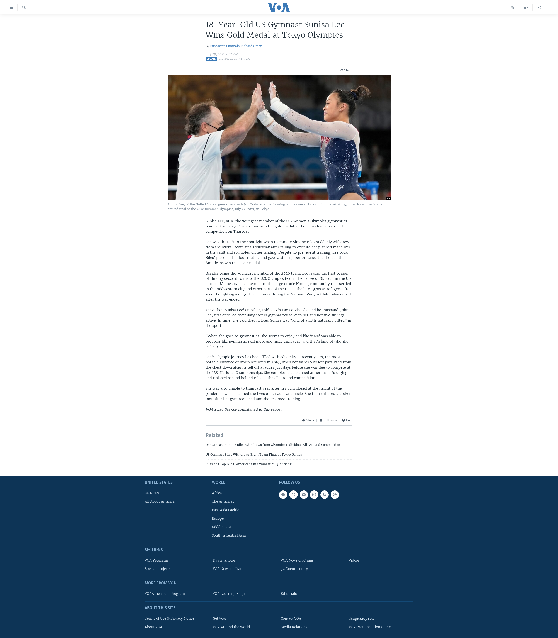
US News (152, 493)
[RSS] (324, 494)
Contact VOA (291, 618)
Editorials (289, 593)
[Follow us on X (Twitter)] (293, 494)
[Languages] (512, 7)
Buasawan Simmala (225, 46)
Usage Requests (361, 618)
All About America (160, 501)
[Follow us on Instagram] (314, 494)
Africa (217, 493)
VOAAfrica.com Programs (166, 593)
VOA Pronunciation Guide (370, 627)
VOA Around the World (231, 627)
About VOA (153, 627)
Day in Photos (224, 560)
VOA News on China (297, 560)
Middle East (221, 527)
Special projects (158, 569)
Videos (354, 560)
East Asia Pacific (225, 510)
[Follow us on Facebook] (283, 494)
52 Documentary (294, 569)
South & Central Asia (229, 535)
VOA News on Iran (227, 569)
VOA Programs (157, 560)
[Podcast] (335, 494)
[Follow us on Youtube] (304, 494)
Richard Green (251, 46)
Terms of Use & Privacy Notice (169, 618)
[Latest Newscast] (539, 7)
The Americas (223, 501)
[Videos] (526, 7)
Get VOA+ (220, 618)
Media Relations (294, 627)
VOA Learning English (231, 593)
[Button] (346, 70)
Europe (218, 518)
